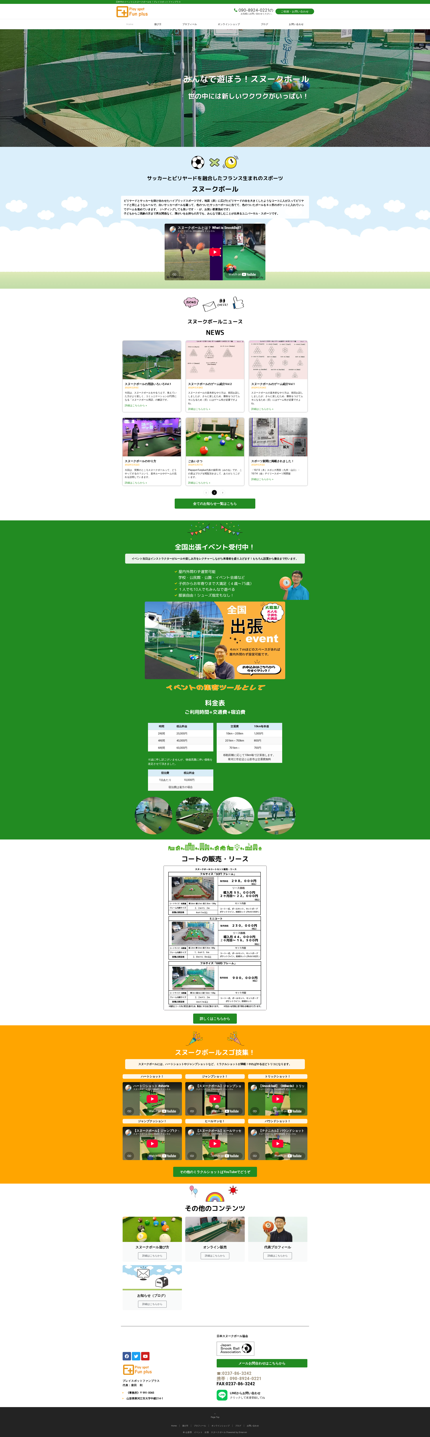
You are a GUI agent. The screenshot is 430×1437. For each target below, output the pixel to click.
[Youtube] (145, 1356)
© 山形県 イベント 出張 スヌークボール (204, 1432)
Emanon (243, 1432)
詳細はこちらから (152, 1255)
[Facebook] (127, 1356)
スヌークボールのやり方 (140, 461)
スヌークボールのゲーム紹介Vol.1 (273, 384)
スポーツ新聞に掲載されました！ (272, 461)
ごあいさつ (195, 461)
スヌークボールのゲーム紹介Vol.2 (210, 384)
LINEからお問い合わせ (245, 1393)
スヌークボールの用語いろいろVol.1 (148, 384)
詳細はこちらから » (136, 405)
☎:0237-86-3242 (234, 1373)
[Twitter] (136, 1356)
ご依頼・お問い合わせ (295, 11)
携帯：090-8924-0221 (239, 1378)
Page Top (215, 1417)
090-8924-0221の (256, 10)
